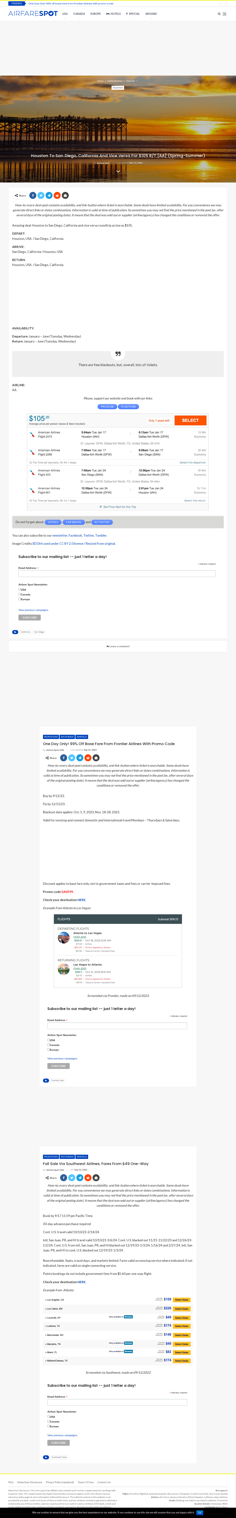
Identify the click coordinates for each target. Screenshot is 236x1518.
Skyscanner (172, 1494)
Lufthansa (209, 1497)
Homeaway (216, 1504)
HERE (82, 900)
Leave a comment (119, 646)
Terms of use (85, 1482)
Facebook (75, 535)
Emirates (182, 1497)
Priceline (134, 1494)
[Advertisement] (118, 48)
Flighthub (143, 1494)
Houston (118, 87)
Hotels (116, 14)
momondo (153, 1494)
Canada (79, 14)
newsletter (59, 535)
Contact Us (104, 1482)
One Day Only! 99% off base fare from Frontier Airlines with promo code (71, 3)
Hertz (218, 1507)
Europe (96, 14)
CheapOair (184, 1494)
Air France (164, 1497)
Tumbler (101, 535)
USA (65, 14)
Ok (199, 1513)
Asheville (82, 736)
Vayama (224, 1494)
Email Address (28, 568)
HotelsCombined (208, 1500)
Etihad (191, 1497)
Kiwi (206, 1494)
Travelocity (222, 1500)
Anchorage (67, 736)
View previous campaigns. (33, 609)
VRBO (225, 1504)
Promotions (51, 736)
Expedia (162, 1494)
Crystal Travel (197, 1494)
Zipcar (225, 1507)
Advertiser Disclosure (29, 1482)
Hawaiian (199, 1497)
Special (134, 14)
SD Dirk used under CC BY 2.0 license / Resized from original (74, 543)
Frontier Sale (58, 1080)
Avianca (174, 1497)
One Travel (214, 1494)
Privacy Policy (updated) (60, 1482)
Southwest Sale (59, 1457)
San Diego (39, 632)
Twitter (88, 535)
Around (151, 14)
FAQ (10, 1482)
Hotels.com (194, 1500)
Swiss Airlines (221, 1497)
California (25, 632)
